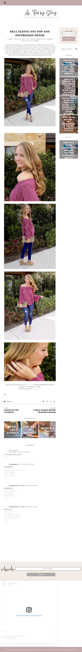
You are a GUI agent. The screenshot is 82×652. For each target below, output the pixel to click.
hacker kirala (9, 491)
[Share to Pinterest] (50, 401)
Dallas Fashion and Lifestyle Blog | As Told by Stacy (37, 649)
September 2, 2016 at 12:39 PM (19, 452)
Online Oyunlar (9, 472)
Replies (9, 401)
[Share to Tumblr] (54, 401)
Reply (6, 457)
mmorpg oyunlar (10, 468)
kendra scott (41, 39)
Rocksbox (29, 384)
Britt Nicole (13, 450)
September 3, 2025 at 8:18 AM (27, 485)
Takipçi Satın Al (9, 511)
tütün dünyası (9, 493)
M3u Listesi (8, 513)
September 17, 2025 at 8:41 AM (27, 506)
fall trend (31, 39)
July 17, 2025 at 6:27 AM (25, 464)
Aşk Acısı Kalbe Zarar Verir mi (15, 470)
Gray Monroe (37, 389)
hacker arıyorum (10, 490)
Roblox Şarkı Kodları (11, 518)
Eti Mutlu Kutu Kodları (12, 516)
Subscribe (68, 31)
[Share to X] (43, 401)
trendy (36, 40)
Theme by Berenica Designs (67, 649)
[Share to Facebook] (47, 401)
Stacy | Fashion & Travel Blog (13, 643)
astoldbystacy (33, 643)
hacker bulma (9, 495)
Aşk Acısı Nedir (9, 474)
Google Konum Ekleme (12, 514)
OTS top (30, 40)
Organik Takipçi (10, 476)
